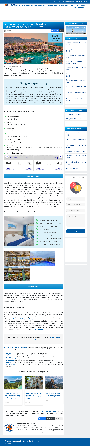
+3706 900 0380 (59, 1)
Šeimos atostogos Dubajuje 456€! (76, 44)
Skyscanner (10, 354)
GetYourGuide (11, 364)
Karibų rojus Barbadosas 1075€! (76, 140)
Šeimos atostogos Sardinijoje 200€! (76, 81)
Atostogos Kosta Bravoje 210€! (76, 100)
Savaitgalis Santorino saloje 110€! (76, 94)
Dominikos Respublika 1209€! (76, 134)
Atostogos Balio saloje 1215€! (75, 168)
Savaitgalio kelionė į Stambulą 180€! (76, 62)
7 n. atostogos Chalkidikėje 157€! (76, 87)
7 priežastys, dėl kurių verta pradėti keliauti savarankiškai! (53, 395)
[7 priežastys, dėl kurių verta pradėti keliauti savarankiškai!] (54, 382)
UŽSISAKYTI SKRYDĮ (33, 176)
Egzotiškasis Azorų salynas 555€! (76, 146)
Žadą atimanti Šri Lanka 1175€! (76, 163)
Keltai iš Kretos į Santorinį (74, 123)
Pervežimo (10, 362)
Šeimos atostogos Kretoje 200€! (76, 69)
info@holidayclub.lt (72, 1)
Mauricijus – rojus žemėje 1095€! (76, 157)
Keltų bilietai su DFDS (73, 119)
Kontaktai (8, 443)
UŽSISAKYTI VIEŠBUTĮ (34, 286)
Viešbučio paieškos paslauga (76, 114)
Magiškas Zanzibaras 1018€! (75, 152)
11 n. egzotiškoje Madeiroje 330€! (76, 50)
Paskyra (82, 1)
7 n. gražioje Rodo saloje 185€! (76, 56)
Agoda (16, 358)
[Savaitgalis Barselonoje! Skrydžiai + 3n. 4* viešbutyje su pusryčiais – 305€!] (34, 382)
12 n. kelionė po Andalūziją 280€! (76, 75)
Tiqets (8, 356)
